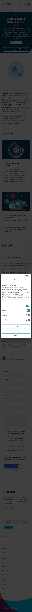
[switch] (28, 310)
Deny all (16, 335)
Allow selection (16, 331)
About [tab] (26, 279)
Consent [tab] (5, 279)
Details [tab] (16, 279)
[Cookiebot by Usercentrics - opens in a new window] (23, 276)
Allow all (16, 326)
